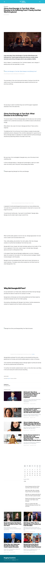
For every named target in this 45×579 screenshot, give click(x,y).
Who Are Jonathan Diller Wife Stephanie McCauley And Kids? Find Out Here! (32, 505)
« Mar (25, 481)
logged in (9, 378)
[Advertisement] (22, 24)
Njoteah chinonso (26, 403)
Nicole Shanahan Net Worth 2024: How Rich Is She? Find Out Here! (32, 487)
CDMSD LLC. (14, 559)
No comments (7, 14)
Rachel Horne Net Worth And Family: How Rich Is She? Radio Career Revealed (33, 500)
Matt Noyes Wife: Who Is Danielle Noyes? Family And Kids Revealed (32, 491)
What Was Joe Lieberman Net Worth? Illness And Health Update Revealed (33, 495)
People (6, 6)
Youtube (33, 354)
